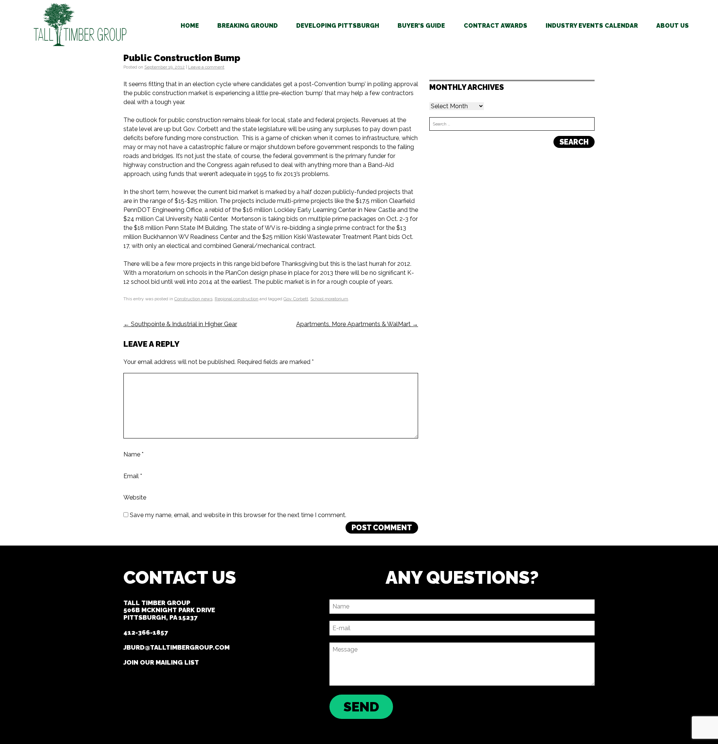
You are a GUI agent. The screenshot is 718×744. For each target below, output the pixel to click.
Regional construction (236, 298)
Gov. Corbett (295, 298)
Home (190, 25)
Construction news (193, 298)
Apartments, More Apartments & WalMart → (357, 324)
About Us (672, 25)
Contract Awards (495, 25)
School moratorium (329, 298)
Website (134, 497)
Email (132, 475)
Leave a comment (206, 67)
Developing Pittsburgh (337, 25)
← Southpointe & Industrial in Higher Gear (180, 324)
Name (133, 454)
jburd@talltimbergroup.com (176, 647)
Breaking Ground (247, 25)
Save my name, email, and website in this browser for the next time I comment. (238, 515)
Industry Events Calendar (592, 25)
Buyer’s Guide (421, 25)
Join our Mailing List (161, 662)
